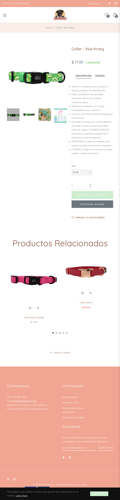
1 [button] (53, 333)
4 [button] (63, 333)
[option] (34, 295)
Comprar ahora (92, 204)
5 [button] (67, 333)
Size (74, 165)
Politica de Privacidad (72, 417)
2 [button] (56, 333)
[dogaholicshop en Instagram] (115, 3)
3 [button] (60, 333)
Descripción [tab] (84, 75)
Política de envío (70, 402)
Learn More (21, 495)
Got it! (99, 494)
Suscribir (105, 447)
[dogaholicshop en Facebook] (109, 3)
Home (49, 27)
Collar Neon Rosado (34, 317)
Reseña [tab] (100, 75)
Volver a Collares (61, 352)
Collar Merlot (86, 302)
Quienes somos (70, 397)
